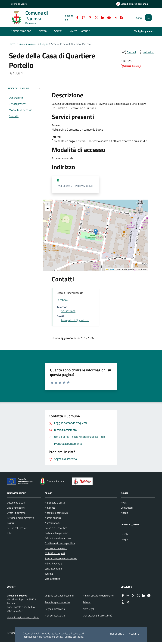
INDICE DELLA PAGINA (18, 88)
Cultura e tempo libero (56, 533)
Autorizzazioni (52, 523)
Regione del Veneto (18, 3)
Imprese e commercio (56, 548)
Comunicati (127, 508)
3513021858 (68, 311)
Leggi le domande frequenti (59, 595)
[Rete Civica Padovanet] (83, 481)
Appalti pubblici (53, 518)
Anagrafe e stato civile (57, 513)
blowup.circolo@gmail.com (75, 320)
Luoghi (44, 44)
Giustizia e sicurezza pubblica (60, 543)
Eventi (124, 534)
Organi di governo (16, 513)
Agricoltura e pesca (55, 502)
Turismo (49, 574)
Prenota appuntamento (57, 602)
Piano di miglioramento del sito (23, 617)
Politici (10, 523)
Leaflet (111, 269)
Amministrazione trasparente (98, 595)
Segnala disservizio (55, 609)
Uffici (9, 533)
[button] (148, 17)
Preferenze (116, 634)
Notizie (124, 513)
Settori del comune (17, 528)
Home (12, 44)
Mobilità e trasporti (55, 553)
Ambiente (50, 508)
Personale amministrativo (20, 518)
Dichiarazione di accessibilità (97, 615)
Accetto (134, 634)
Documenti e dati (16, 502)
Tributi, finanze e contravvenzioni (53, 566)
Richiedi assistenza (55, 615)
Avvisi (124, 502)
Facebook (62, 300)
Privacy (86, 602)
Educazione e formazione (58, 538)
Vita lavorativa (52, 579)
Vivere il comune (28, 44)
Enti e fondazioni (16, 508)
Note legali (88, 609)
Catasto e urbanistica (56, 528)
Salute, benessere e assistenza (61, 558)
